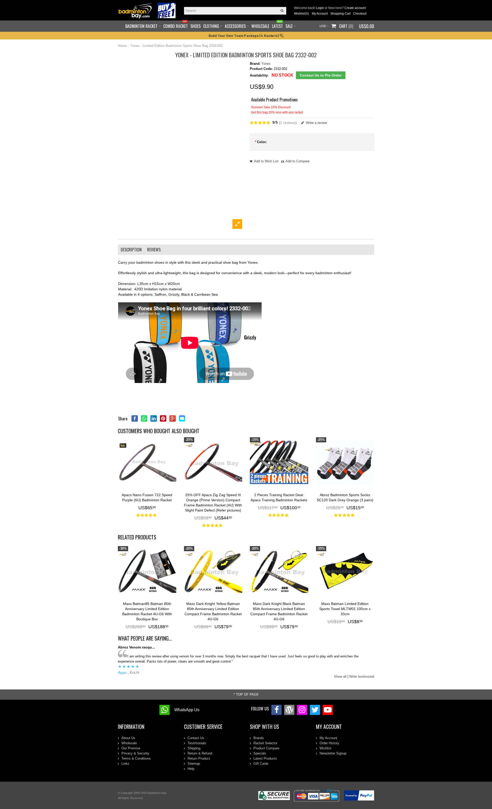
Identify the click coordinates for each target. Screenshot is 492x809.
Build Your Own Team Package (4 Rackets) (244, 35)
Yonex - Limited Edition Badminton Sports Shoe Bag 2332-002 (176, 46)
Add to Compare (297, 161)
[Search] (282, 11)
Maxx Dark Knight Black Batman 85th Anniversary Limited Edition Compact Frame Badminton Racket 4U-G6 (279, 611)
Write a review (316, 123)
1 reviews (287, 123)
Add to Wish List (266, 161)
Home (122, 46)
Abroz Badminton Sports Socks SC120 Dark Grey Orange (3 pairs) (345, 497)
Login (320, 8)
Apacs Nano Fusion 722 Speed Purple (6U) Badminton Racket (147, 497)
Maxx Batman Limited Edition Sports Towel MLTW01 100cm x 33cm (345, 609)
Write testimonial (361, 676)
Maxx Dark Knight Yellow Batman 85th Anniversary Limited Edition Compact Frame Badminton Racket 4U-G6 (213, 611)
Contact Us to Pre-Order (321, 75)
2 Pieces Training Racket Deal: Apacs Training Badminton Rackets (279, 497)
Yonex (266, 64)
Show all (340, 676)
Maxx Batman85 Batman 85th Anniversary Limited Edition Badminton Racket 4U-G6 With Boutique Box (147, 611)
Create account (355, 8)
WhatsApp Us (186, 710)
